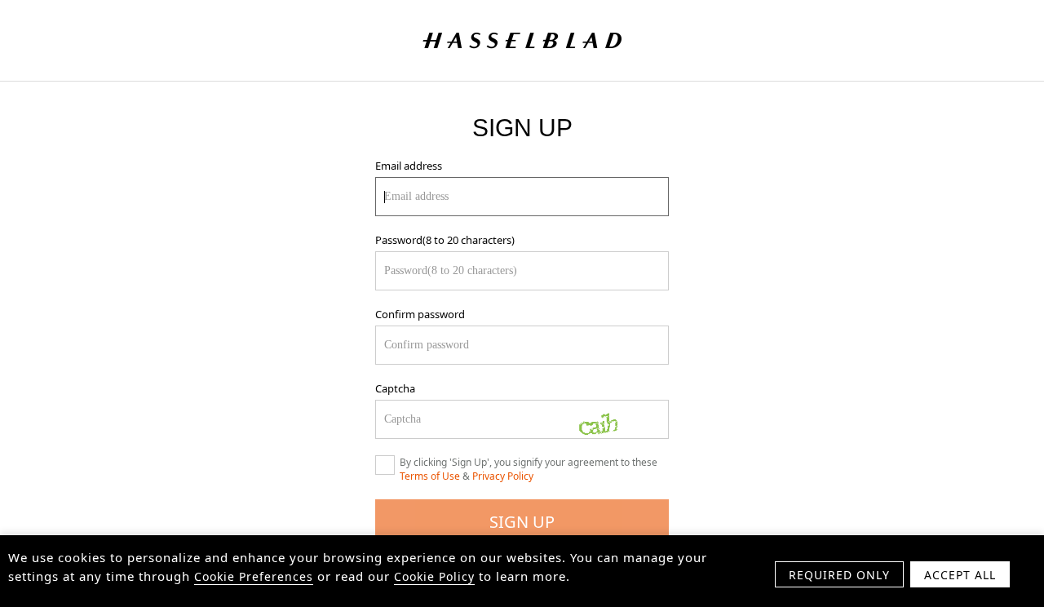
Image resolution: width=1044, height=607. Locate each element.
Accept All (960, 575)
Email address (408, 165)
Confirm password (420, 314)
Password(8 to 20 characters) (445, 240)
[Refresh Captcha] (615, 419)
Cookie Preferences (253, 576)
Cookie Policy (434, 576)
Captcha (395, 388)
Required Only (839, 575)
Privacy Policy (502, 476)
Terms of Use (430, 476)
